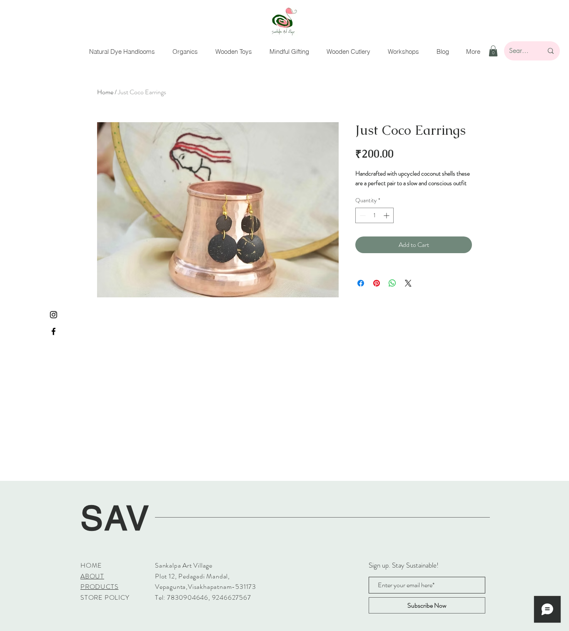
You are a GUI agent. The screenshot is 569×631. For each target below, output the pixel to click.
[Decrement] (362, 215)
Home (105, 92)
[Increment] (387, 215)
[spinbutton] (374, 215)
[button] (493, 50)
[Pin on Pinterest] (377, 283)
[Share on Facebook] (361, 283)
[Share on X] (408, 283)
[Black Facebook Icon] (53, 331)
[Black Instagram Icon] (53, 314)
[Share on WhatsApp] (392, 283)
